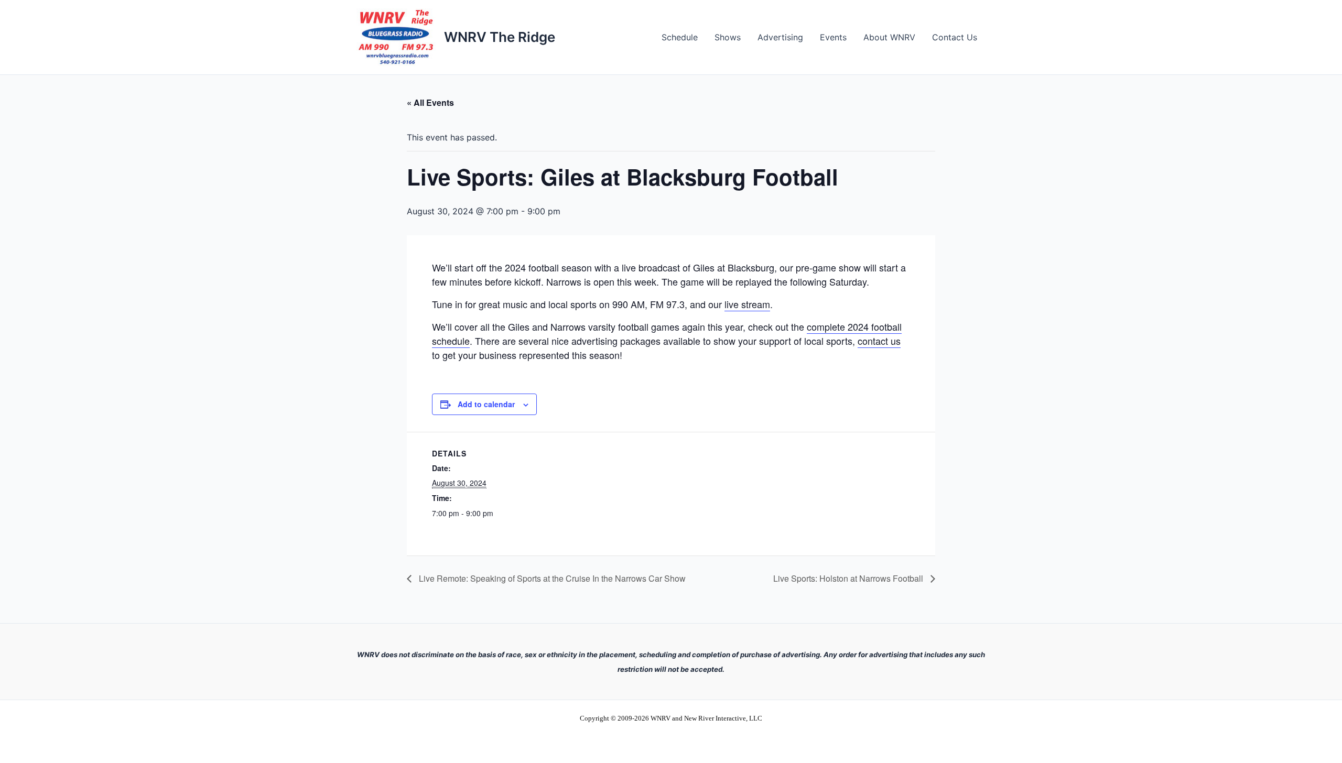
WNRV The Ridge (499, 37)
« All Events (430, 102)
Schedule (680, 37)
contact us (879, 340)
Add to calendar (486, 404)
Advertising (780, 37)
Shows (728, 37)
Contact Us (954, 37)
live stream (747, 304)
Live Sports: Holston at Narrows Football (849, 578)
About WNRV (889, 37)
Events (833, 37)
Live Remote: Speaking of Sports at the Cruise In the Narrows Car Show (551, 578)
